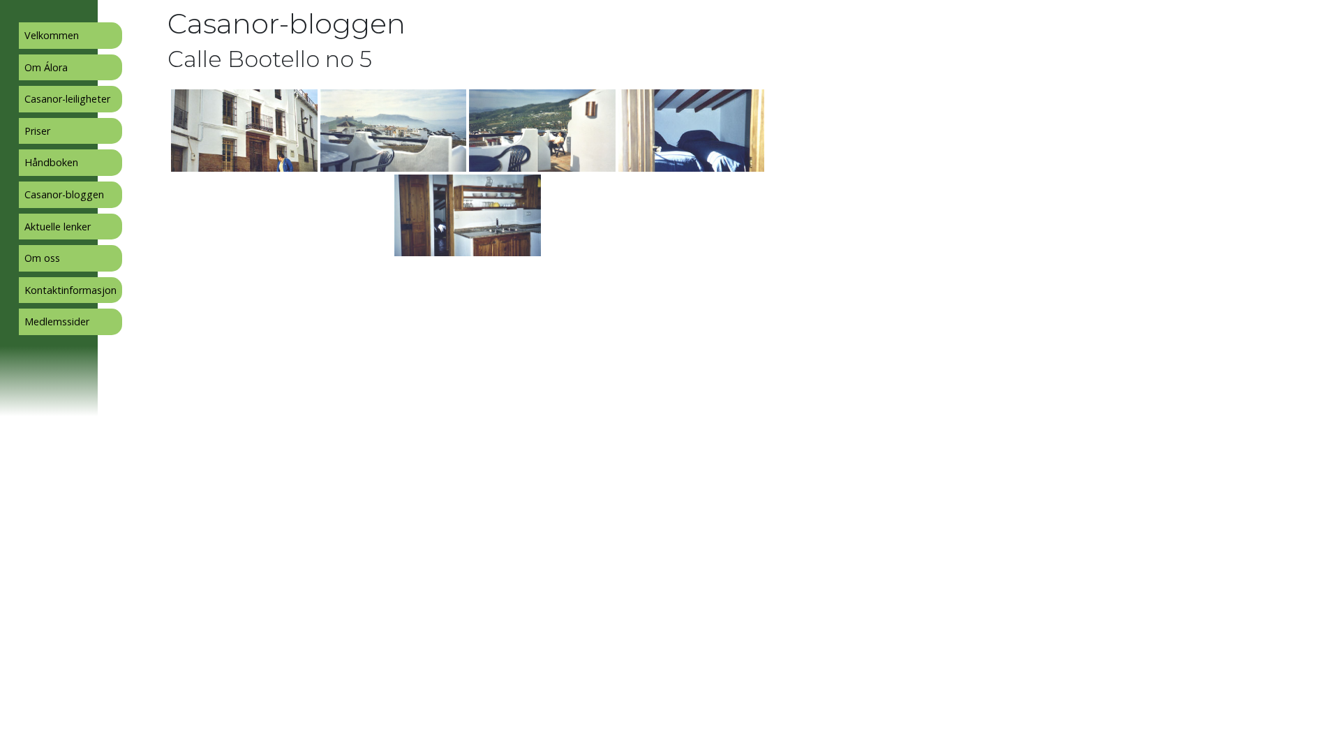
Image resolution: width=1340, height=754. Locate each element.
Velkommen (51, 35)
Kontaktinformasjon (70, 290)
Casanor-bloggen (64, 194)
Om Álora (46, 67)
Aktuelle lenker (57, 226)
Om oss (42, 258)
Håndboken (51, 162)
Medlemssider (56, 321)
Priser (37, 131)
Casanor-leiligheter (67, 98)
